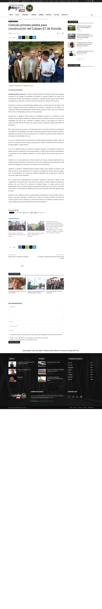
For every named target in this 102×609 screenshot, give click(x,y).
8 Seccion (11, 288)
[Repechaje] (12, 379)
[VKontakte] (81, 396)
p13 (10, 33)
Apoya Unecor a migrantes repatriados (18, 256)
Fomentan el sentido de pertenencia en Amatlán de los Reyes (54, 379)
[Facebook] (86, 1)
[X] (90, 1)
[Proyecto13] (21, 8)
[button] (92, 15)
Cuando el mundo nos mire (24, 369)
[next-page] (12, 297)
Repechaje (20, 377)
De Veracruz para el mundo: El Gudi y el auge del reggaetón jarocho (84, 27)
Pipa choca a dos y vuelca (53, 362)
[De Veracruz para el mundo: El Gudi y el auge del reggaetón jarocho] (71, 28)
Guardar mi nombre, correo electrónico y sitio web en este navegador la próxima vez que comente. (36, 334)
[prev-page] (9, 297)
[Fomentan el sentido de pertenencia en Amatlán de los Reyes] (42, 379)
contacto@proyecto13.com (46, 401)
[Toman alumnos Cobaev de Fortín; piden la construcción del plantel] (17, 226)
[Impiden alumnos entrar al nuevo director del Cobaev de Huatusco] (35, 226)
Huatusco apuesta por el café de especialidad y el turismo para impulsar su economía (84, 44)
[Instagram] (88, 1)
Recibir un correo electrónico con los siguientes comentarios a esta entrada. (29, 337)
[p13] (15, 265)
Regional (14, 19)
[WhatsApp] (27, 37)
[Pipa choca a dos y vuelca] (42, 364)
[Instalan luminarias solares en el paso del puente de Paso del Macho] (36, 283)
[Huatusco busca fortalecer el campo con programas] (17, 283)
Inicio (9, 19)
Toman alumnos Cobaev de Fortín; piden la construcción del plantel (16, 234)
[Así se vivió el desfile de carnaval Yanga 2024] (55, 283)
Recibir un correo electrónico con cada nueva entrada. (23, 339)
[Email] (31, 37)
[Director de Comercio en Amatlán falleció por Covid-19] (42, 371)
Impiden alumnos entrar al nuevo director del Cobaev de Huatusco (35, 234)
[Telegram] (34, 37)
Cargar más (80, 59)
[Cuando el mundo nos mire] (12, 371)
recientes (30, 288)
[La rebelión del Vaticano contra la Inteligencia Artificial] (71, 53)
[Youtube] (93, 1)
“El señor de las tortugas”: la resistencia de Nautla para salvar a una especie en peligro (84, 36)
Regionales (15, 21)
